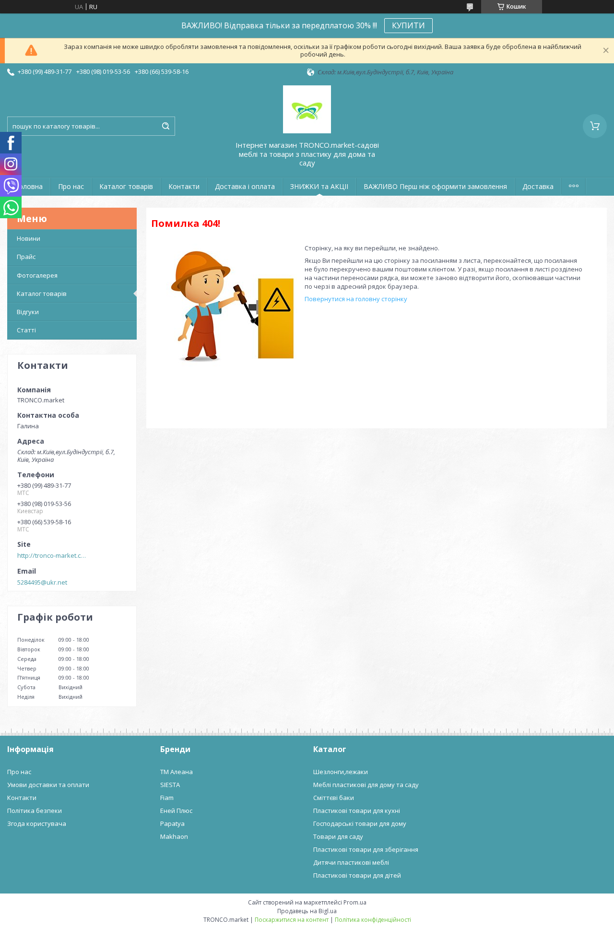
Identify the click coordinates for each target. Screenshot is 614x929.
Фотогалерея (37, 275)
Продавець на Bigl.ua (307, 911)
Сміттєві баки (333, 797)
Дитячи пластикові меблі (351, 862)
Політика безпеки (34, 810)
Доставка (538, 186)
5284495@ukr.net (42, 582)
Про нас (71, 186)
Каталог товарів (126, 186)
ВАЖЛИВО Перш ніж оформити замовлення (435, 186)
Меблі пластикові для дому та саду (366, 784)
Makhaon (174, 836)
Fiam (167, 797)
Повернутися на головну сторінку (356, 298)
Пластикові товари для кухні (356, 810)
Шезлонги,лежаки (340, 771)
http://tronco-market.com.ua (53, 555)
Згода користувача (36, 823)
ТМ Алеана (176, 771)
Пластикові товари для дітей (357, 875)
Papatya (172, 823)
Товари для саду (338, 836)
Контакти (184, 186)
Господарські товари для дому (359, 823)
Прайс (26, 256)
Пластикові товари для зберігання (365, 849)
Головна (29, 186)
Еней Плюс (176, 810)
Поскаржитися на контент (292, 920)
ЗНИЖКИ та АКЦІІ (319, 186)
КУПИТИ (408, 25)
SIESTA (170, 784)
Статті (26, 330)
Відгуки (28, 311)
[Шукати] (165, 126)
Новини (28, 238)
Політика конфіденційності (373, 920)
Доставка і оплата (245, 186)
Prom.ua (354, 902)
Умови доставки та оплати (48, 784)
